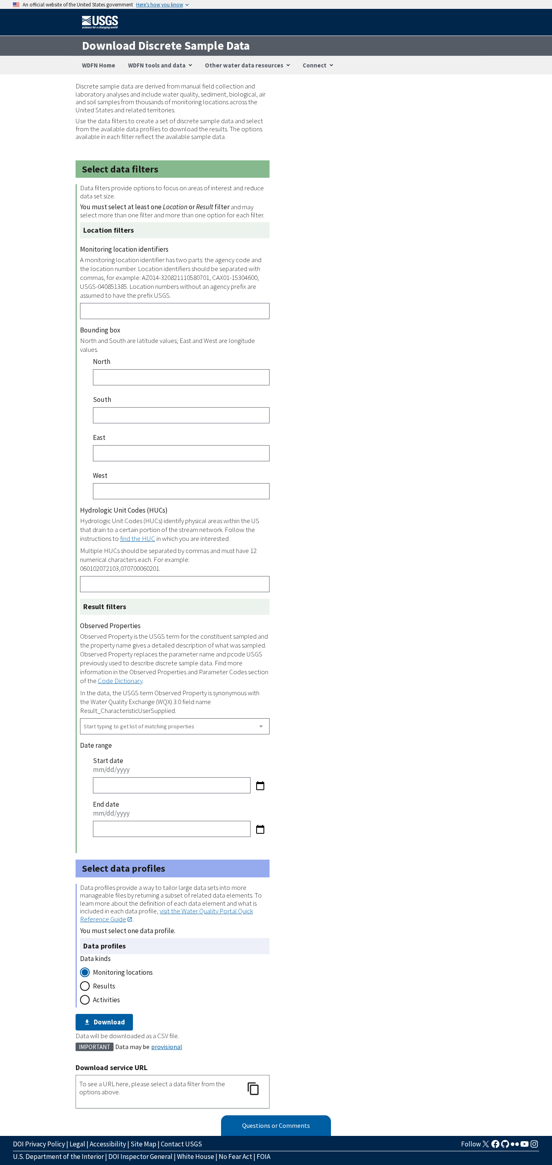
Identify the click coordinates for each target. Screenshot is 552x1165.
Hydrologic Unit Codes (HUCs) (124, 510)
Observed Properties (110, 625)
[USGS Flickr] (515, 1146)
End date (106, 804)
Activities (106, 999)
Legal (77, 1144)
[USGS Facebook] (495, 1146)
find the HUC (137, 538)
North (101, 361)
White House (195, 1156)
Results (104, 986)
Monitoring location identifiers (124, 249)
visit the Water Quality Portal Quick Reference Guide (166, 914)
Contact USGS (181, 1144)
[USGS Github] (505, 1146)
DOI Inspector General (140, 1156)
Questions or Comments (276, 1125)
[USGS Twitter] (486, 1146)
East (99, 437)
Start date (108, 760)
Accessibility (108, 1144)
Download (109, 1022)
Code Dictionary (120, 680)
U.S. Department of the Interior (58, 1156)
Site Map (143, 1144)
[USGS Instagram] (534, 1146)
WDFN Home (98, 65)
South (102, 399)
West (100, 475)
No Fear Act (235, 1156)
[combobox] (175, 726)
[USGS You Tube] (524, 1146)
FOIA (263, 1156)
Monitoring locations (123, 972)
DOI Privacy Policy (39, 1144)
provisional (166, 1047)
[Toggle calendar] (260, 786)
